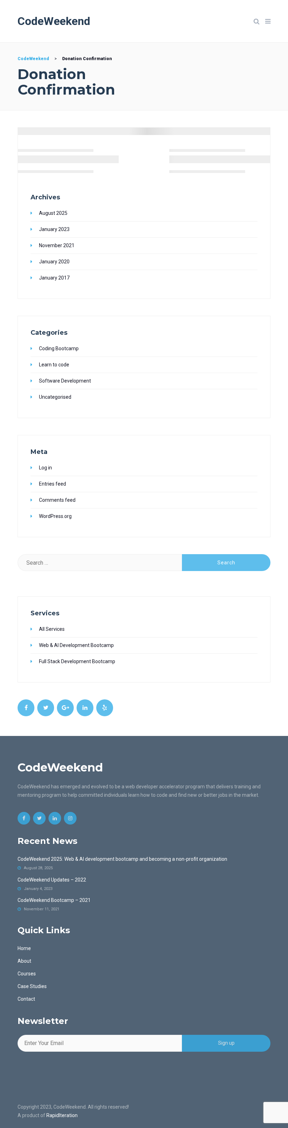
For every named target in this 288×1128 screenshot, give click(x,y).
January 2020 (54, 261)
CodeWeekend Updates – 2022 (52, 880)
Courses (27, 973)
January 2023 (54, 229)
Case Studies (32, 986)
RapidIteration (62, 1115)
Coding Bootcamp (59, 348)
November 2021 (56, 245)
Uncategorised (55, 397)
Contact (26, 999)
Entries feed (52, 484)
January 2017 (54, 278)
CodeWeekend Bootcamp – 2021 (54, 900)
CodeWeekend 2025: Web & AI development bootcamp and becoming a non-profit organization (122, 859)
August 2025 (53, 213)
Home (24, 948)
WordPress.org (55, 516)
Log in (45, 467)
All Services (52, 629)
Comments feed (57, 500)
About (24, 961)
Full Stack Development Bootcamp (77, 661)
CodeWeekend (54, 21)
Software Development (65, 381)
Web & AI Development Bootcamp (76, 645)
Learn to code (54, 364)
